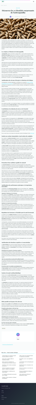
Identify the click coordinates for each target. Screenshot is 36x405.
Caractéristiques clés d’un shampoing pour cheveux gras (26, 362)
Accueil (2, 5)
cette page (32, 133)
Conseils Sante (5, 386)
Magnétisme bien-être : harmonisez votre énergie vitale (26, 365)
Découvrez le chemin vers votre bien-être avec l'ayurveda (26, 368)
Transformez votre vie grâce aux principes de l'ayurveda (9, 365)
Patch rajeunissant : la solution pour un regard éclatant (8, 372)
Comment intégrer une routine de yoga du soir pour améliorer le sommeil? (9, 356)
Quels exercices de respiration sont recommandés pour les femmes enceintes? (9, 362)
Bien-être (5, 5)
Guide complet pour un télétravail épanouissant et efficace (24, 375)
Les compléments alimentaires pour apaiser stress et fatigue (9, 375)
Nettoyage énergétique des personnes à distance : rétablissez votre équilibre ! (8, 368)
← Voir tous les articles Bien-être (7, 344)
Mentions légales (4, 397)
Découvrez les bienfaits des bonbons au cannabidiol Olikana (25, 372)
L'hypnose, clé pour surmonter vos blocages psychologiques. (9, 378)
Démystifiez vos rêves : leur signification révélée (26, 359)
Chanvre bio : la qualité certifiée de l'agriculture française (8, 359)
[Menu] (33, 1)
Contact (3, 399)
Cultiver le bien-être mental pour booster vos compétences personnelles (26, 356)
